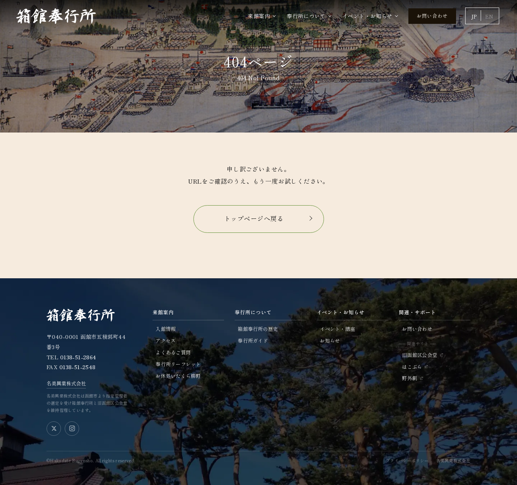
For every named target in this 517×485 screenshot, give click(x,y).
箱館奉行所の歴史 (258, 328)
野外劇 (409, 378)
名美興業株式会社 (66, 383)
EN (489, 16)
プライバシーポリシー (407, 460)
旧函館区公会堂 (419, 355)
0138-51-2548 (77, 367)
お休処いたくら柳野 (178, 375)
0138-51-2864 (78, 357)
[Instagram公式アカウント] (72, 428)
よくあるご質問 (173, 352)
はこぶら (412, 366)
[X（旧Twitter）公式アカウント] (54, 428)
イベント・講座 (337, 328)
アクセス (166, 340)
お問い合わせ (432, 15)
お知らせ (330, 340)
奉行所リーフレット (178, 364)
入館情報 (166, 328)
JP (474, 16)
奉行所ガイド (253, 340)
